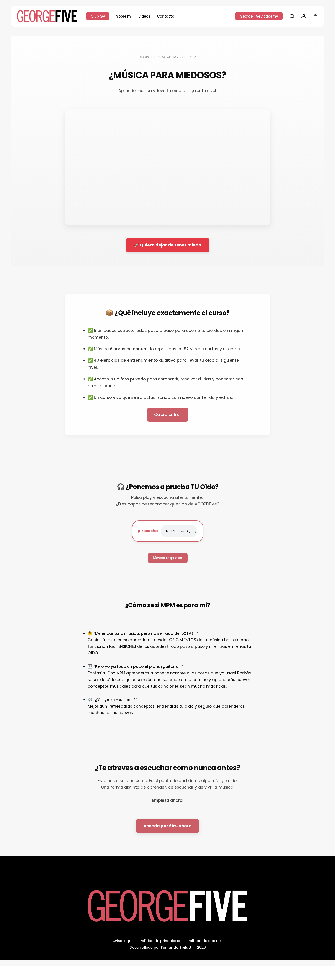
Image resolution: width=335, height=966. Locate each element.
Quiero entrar (167, 414)
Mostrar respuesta (167, 558)
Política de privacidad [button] (160, 940)
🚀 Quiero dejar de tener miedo (167, 245)
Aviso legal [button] (122, 940)
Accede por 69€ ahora (167, 826)
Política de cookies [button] (205, 940)
